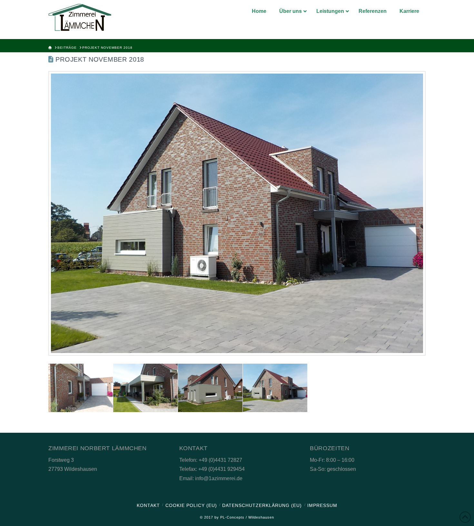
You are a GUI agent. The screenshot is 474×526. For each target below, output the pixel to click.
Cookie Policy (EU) (191, 505)
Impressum (322, 505)
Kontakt (148, 505)
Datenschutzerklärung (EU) (262, 505)
